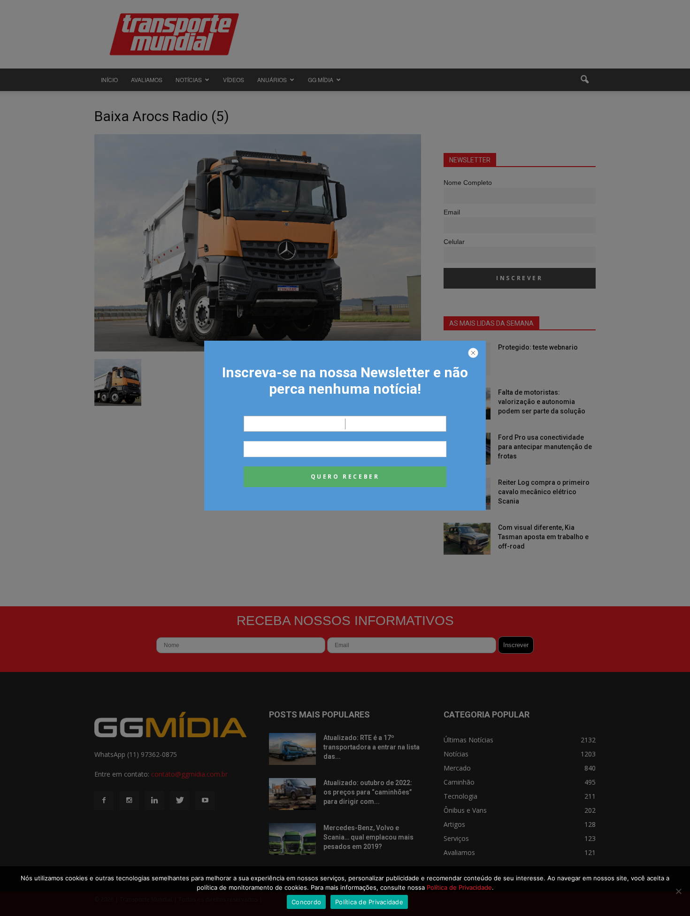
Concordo (306, 902)
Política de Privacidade (459, 887)
